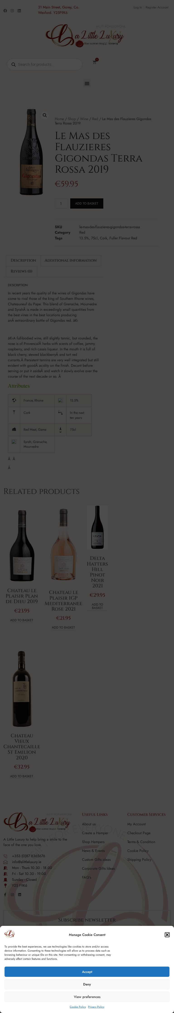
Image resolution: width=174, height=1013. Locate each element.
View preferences (87, 996)
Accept (87, 971)
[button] (167, 934)
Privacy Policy (96, 1007)
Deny (87, 984)
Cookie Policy (78, 1007)
